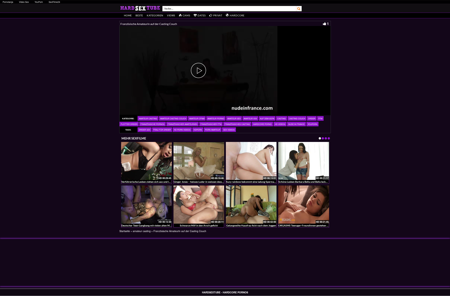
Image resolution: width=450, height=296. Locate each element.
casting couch (297, 118)
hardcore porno (262, 124)
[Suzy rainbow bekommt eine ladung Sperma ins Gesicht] (251, 161)
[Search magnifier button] (299, 8)
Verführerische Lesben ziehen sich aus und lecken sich (150, 181)
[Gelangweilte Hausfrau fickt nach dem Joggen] (251, 204)
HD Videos (280, 124)
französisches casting (237, 124)
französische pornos (152, 124)
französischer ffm (210, 124)
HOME (128, 15)
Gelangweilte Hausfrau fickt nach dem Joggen (251, 225)
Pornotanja (8, 1)
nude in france (296, 124)
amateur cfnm (196, 118)
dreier (311, 118)
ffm (320, 118)
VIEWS (171, 15)
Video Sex (24, 1)
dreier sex (144, 129)
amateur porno (215, 118)
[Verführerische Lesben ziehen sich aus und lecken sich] (146, 161)
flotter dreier (129, 124)
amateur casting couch (173, 118)
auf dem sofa (267, 118)
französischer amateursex (182, 124)
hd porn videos (182, 129)
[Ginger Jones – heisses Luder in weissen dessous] (198, 161)
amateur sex (234, 118)
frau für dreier (162, 129)
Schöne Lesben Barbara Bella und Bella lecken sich (305, 181)
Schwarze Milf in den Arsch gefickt (199, 225)
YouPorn (39, 1)
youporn (312, 124)
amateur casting (148, 118)
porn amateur (212, 129)
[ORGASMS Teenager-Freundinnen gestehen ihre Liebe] (303, 204)
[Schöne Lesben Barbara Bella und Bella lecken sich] (303, 161)
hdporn (198, 129)
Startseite (124, 231)
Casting (281, 118)
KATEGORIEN (155, 15)
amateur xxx (250, 118)
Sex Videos (229, 129)
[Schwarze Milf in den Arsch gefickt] (198, 204)
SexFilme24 (54, 1)
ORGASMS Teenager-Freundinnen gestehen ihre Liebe (307, 225)
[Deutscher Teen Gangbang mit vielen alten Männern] (146, 204)
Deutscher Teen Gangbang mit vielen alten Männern (149, 225)
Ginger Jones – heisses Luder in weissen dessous (200, 181)
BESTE (139, 15)
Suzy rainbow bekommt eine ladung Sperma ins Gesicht (256, 181)
